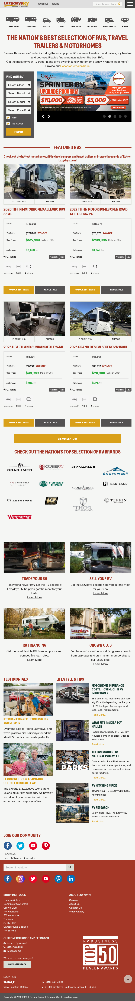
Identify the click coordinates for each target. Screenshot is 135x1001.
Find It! (18, 131)
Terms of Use (53, 997)
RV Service (10, 930)
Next (48, 116)
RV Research (100, 807)
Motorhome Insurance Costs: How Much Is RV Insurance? (108, 689)
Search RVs (43, 3)
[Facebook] (8, 846)
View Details (50, 289)
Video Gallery (76, 911)
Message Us (14, 950)
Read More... (99, 714)
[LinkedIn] (71, 879)
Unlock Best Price (19, 289)
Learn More (34, 597)
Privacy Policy (37, 997)
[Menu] (130, 4)
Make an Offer (47, 240)
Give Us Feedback (17, 964)
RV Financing (11, 911)
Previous (43, 116)
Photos (50, 201)
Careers (73, 900)
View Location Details (16, 987)
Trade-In (8, 919)
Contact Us (75, 907)
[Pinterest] (45, 846)
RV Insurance (11, 915)
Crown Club (10, 907)
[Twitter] (20, 846)
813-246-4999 (15, 947)
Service (55, 3)
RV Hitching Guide (104, 785)
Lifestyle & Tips (12, 900)
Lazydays (9, 853)
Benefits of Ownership (16, 903)
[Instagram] (20, 879)
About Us (74, 903)
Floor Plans (18, 201)
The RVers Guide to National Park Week (106, 754)
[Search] (119, 4)
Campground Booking (16, 926)
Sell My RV (10, 922)
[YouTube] (33, 846)
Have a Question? (17, 943)
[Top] (128, 979)
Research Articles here (74, 65)
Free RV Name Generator (19, 858)
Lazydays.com (70, 997)
